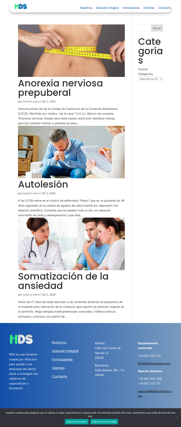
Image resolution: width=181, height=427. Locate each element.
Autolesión (43, 184)
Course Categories (145, 71)
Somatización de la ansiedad (63, 281)
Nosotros (86, 8)
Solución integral (107, 8)
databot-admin (31, 101)
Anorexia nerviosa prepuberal (60, 88)
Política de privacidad (104, 421)
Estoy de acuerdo (77, 421)
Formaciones (131, 8)
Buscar (157, 28)
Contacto (164, 8)
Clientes (149, 8)
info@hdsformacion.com (154, 363)
